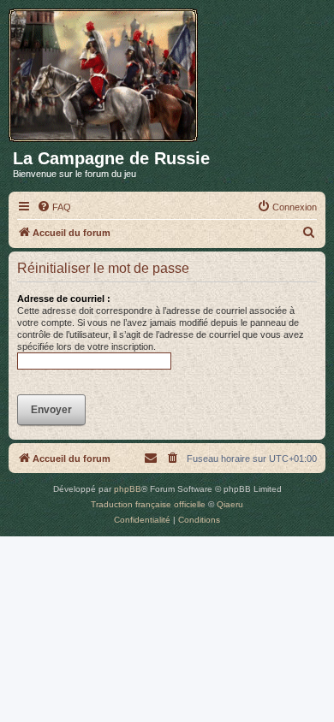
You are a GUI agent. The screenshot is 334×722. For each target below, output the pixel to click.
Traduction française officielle (148, 504)
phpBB (127, 489)
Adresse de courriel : (63, 298)
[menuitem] (54, 207)
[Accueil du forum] (109, 72)
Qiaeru (230, 504)
